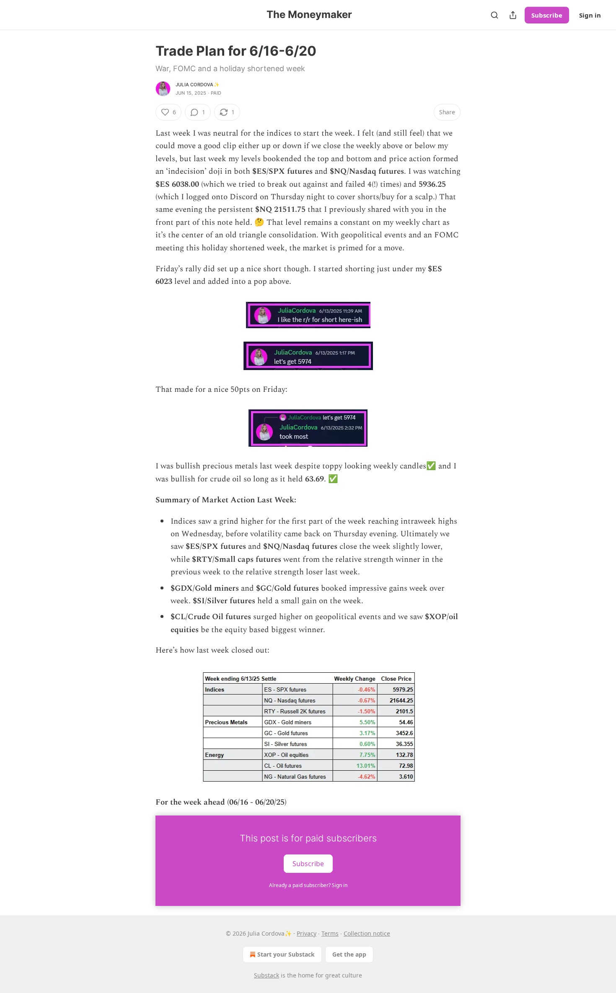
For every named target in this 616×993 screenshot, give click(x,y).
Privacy (306, 933)
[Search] (494, 15)
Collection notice (367, 933)
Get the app (349, 954)
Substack (266, 975)
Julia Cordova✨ (198, 84)
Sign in (590, 15)
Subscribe (546, 15)
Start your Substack (286, 954)
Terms (330, 933)
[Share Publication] (513, 15)
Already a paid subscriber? (308, 885)
